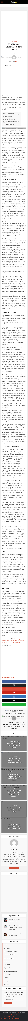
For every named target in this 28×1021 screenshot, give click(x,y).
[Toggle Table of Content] (17, 114)
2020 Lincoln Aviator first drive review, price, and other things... (14, 793)
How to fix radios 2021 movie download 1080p (14, 810)
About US (6, 1016)
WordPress (14, 1014)
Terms (10, 1016)
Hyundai (8, 677)
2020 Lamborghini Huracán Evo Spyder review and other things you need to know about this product (13, 640)
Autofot (18, 52)
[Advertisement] (14, 25)
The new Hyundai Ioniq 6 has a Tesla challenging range (14, 826)
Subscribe (7, 1003)
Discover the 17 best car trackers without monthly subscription (15, 927)
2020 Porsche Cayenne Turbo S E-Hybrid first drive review (14, 744)
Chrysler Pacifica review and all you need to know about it (14, 760)
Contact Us (19, 1018)
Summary (6, 123)
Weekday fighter (8, 118)
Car (4, 677)
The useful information (9, 119)
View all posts (14, 868)
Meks (18, 1012)
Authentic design (8, 116)
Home (2, 1016)
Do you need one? (10, 124)
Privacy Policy (4, 1018)
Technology (14, 41)
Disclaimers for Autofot (18, 1016)
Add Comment (11, 52)
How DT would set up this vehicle (11, 121)
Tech (13, 677)
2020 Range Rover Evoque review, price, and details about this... (14, 777)
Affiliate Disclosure (12, 1018)
